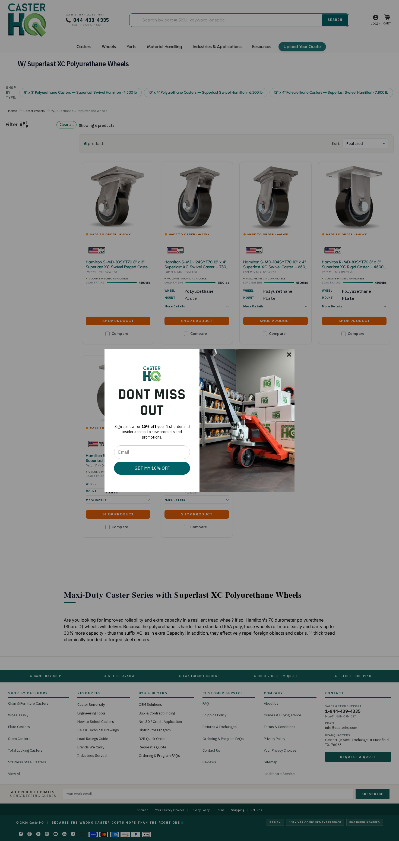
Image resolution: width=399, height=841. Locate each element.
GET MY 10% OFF (152, 468)
